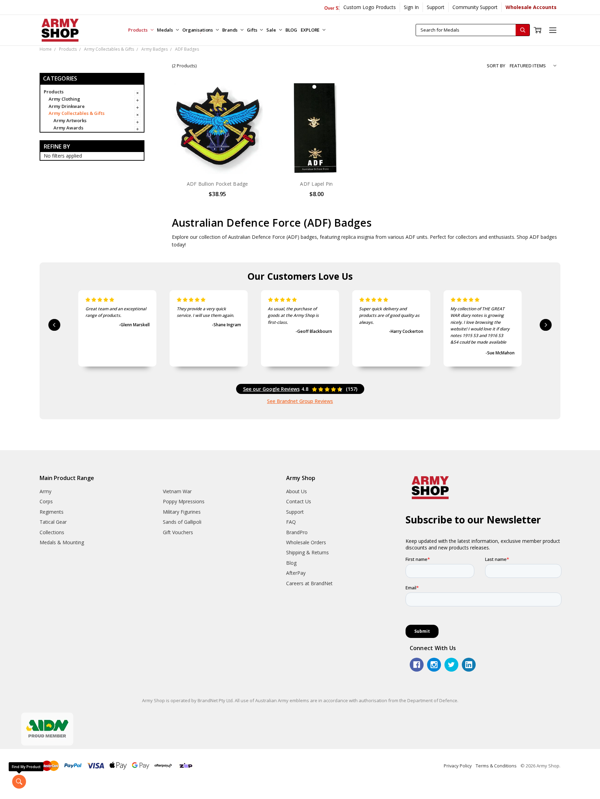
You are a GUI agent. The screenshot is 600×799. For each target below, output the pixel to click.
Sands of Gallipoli (182, 522)
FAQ (291, 522)
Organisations (198, 30)
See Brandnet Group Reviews (300, 401)
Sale (271, 30)
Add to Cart (217, 159)
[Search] (523, 30)
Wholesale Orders (306, 542)
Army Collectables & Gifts (77, 113)
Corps (46, 501)
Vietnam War (177, 491)
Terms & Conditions (496, 766)
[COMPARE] (250, 106)
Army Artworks (69, 120)
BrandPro (297, 532)
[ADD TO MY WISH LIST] (250, 117)
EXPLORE (310, 30)
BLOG (291, 30)
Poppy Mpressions (184, 501)
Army (45, 491)
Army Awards (68, 128)
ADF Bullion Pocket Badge (217, 183)
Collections (52, 532)
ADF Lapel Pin (316, 183)
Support (435, 7)
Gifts (252, 30)
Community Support (475, 7)
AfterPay (296, 573)
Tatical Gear (53, 522)
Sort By (496, 65)
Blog (291, 563)
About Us (296, 491)
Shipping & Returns (307, 552)
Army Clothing (64, 99)
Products (138, 30)
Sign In (411, 7)
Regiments (52, 511)
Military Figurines (182, 511)
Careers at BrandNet (309, 583)
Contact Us (298, 501)
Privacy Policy (458, 766)
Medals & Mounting (62, 542)
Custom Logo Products (369, 7)
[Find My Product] (19, 782)
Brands (230, 30)
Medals (165, 30)
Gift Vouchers (178, 532)
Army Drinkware (67, 106)
